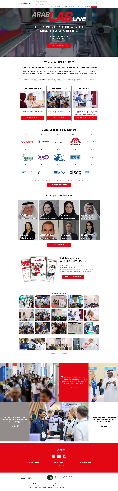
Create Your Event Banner (68, 6)
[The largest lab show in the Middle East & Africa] (24, 3)
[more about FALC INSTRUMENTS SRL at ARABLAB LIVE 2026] (59, 172)
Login (94, 2)
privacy (44, 487)
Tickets (89, 2)
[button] (97, 346)
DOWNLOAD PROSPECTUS (59, 45)
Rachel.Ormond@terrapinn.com (86, 465)
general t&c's (50, 487)
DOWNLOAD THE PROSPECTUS (59, 184)
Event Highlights (57, 6)
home (51, 6)
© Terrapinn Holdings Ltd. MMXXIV (34, 487)
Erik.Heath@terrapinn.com (32, 465)
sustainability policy (52, 485)
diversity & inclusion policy (41, 485)
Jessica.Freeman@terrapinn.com (58, 465)
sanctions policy (61, 485)
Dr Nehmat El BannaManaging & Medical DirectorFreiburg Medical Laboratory (27, 237)
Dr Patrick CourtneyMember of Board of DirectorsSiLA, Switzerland (68, 237)
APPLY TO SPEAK (32, 117)
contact (56, 487)
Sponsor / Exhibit (79, 6)
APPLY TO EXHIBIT (59, 117)
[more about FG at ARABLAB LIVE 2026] (75, 172)
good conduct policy (31, 483)
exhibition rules (30, 485)
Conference (87, 6)
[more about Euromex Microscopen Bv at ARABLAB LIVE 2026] (43, 172)
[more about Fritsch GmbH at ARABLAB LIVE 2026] (91, 172)
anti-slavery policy (41, 483)
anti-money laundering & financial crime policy (56, 483)
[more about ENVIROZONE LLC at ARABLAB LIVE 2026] (27, 172)
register (94, 6)
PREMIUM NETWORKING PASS (85, 117)
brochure (62, 487)
